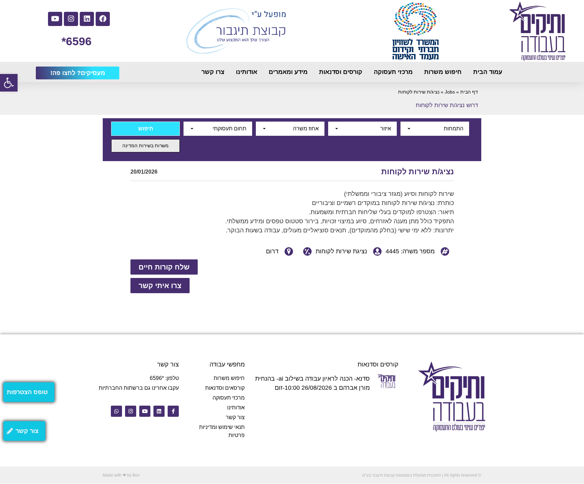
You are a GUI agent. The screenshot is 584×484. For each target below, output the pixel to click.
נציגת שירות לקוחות (341, 251)
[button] (9, 83)
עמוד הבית (487, 72)
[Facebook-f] (173, 411)
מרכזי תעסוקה (393, 72)
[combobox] (434, 129)
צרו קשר (212, 72)
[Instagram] (71, 19)
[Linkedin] (87, 19)
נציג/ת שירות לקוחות (417, 171)
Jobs (450, 92)
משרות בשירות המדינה (145, 145)
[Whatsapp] (116, 411)
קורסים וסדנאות (340, 72)
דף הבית (469, 92)
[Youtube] (55, 19)
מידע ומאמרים (288, 72)
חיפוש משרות (443, 72)
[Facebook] (103, 19)
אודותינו (246, 72)
